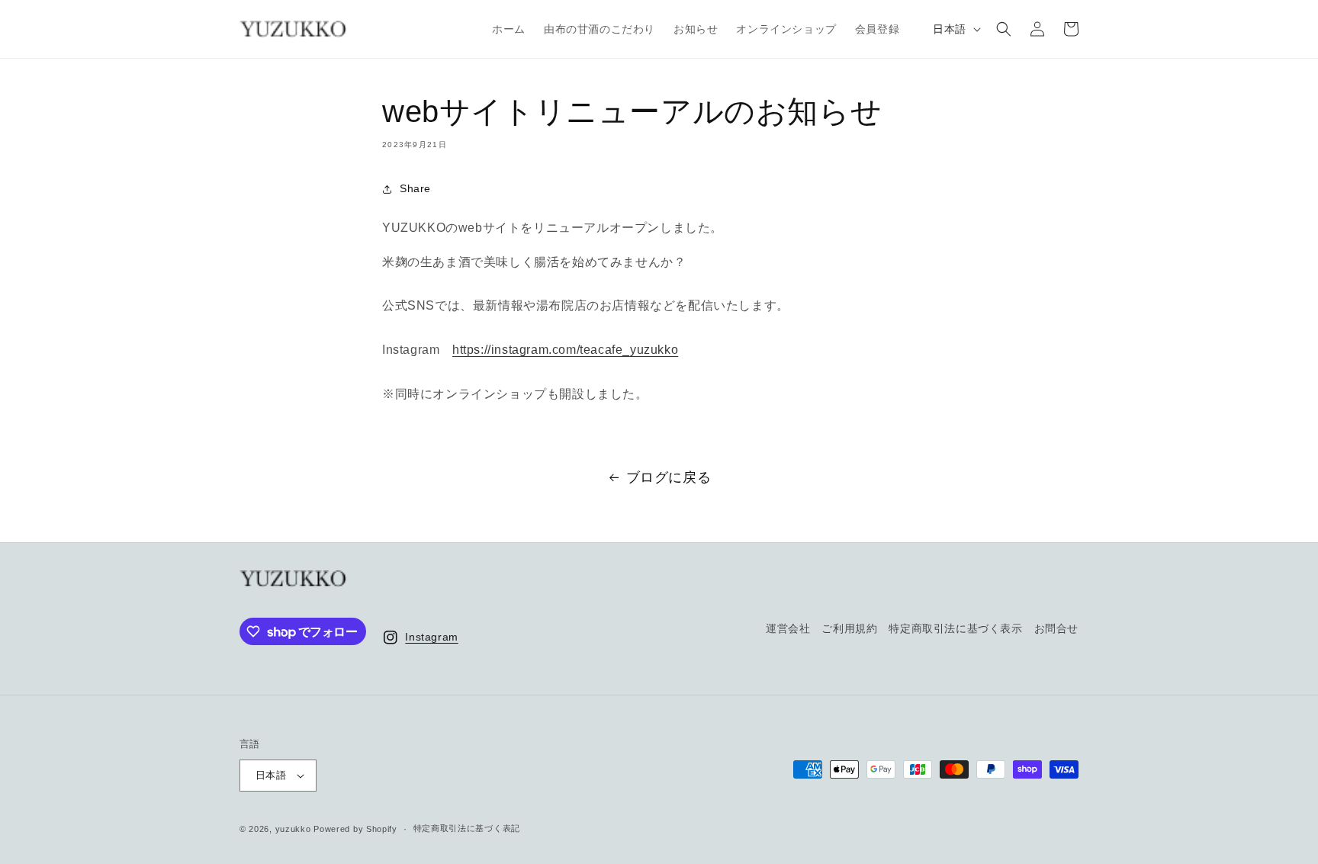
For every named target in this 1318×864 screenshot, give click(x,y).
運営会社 (788, 628)
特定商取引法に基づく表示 (955, 628)
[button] (1004, 29)
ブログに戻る (669, 477)
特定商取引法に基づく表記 (466, 828)
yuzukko (293, 828)
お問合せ (1056, 628)
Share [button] (415, 188)
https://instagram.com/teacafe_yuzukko (565, 349)
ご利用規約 (849, 628)
